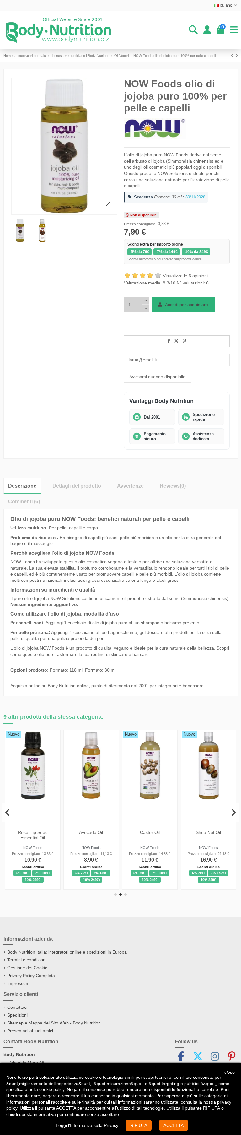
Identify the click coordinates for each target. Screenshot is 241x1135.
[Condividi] (169, 340)
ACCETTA (173, 1125)
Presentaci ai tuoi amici (30, 1030)
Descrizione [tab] (22, 486)
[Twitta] (176, 340)
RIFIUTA (138, 1125)
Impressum (18, 983)
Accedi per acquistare (186, 304)
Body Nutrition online (68, 685)
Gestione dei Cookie (27, 967)
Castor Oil (150, 832)
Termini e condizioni (26, 959)
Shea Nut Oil (208, 832)
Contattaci (17, 1007)
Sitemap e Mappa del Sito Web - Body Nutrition (54, 1022)
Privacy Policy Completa (31, 975)
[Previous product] (233, 55)
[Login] (207, 30)
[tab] (172, 486)
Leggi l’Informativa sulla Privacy (87, 1125)
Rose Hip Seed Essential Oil (32, 835)
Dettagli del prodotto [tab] (76, 486)
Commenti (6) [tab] (24, 501)
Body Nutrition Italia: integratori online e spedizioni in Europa (67, 951)
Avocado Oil (91, 832)
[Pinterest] (184, 340)
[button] (115, 894)
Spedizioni (17, 1015)
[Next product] (236, 55)
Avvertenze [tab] (130, 486)
